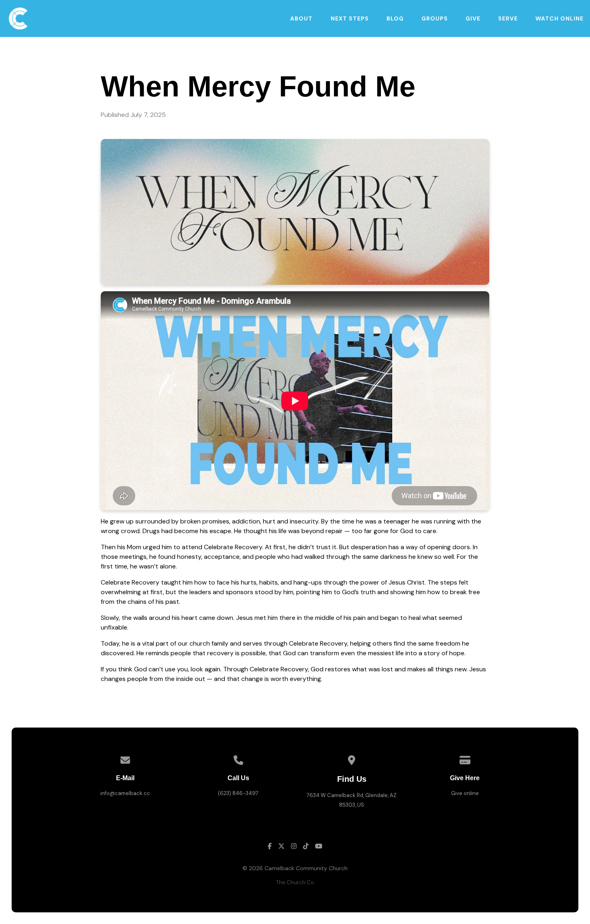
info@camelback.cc (125, 793)
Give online (465, 793)
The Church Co (295, 882)
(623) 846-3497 (238, 793)
